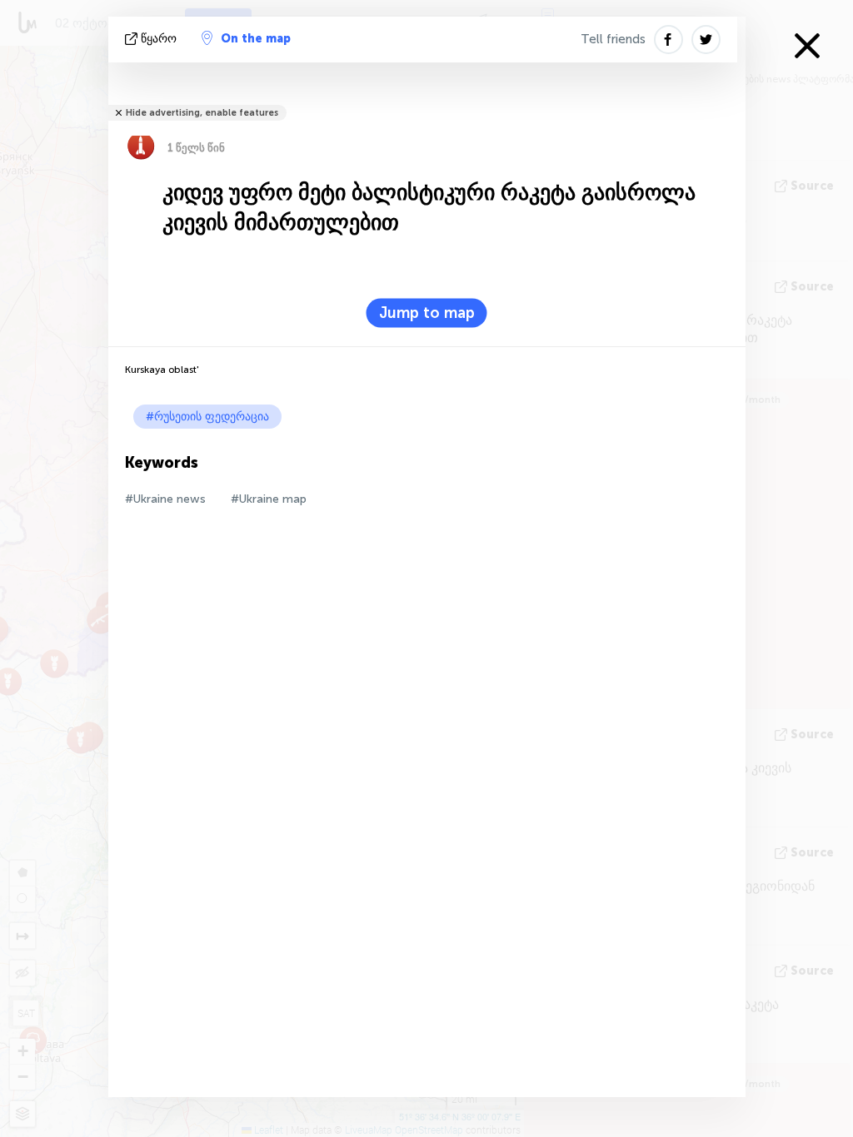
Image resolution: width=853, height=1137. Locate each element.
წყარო (159, 39)
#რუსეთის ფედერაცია (207, 417)
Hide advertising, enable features (202, 112)
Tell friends (613, 39)
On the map (256, 39)
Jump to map (427, 313)
